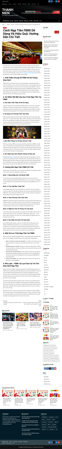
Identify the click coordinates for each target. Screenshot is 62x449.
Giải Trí (5, 27)
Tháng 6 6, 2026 (18, 405)
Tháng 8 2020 (47, 213)
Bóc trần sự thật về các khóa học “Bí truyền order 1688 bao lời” (51, 42)
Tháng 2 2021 (47, 198)
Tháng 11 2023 (47, 138)
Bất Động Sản (4, 4)
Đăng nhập (46, 376)
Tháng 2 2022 (47, 181)
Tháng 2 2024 (47, 131)
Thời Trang (34, 4)
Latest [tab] (46, 298)
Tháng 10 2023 (47, 140)
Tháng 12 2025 (47, 80)
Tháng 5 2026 (47, 71)
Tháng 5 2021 (47, 196)
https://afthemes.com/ (7, 423)
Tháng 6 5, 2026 (30, 403)
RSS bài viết (46, 379)
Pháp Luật (24, 4)
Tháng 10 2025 (47, 85)
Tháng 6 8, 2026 (6, 405)
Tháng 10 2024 (47, 114)
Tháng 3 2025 (47, 102)
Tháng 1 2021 (47, 201)
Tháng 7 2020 (47, 215)
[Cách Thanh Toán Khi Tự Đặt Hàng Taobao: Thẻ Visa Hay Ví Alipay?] (46, 336)
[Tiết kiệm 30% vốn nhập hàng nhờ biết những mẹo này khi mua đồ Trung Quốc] (46, 315)
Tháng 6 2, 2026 (53, 405)
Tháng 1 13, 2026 (38, 327)
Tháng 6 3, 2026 (42, 405)
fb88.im (11, 157)
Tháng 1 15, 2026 (24, 328)
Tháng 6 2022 (47, 172)
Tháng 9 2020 (47, 210)
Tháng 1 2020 (47, 230)
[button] (59, 21)
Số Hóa (29, 4)
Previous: (12, 302)
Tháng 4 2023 (47, 155)
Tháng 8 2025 (47, 90)
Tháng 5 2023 (47, 152)
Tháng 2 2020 (47, 227)
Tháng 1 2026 (47, 78)
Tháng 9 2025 (47, 87)
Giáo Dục (14, 4)
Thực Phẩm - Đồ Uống (54, 358)
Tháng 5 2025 (47, 97)
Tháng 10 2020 (47, 208)
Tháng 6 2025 (47, 95)
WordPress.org (47, 383)
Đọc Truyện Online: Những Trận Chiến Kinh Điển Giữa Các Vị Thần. (35, 324)
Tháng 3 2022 (47, 179)
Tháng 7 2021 (47, 191)
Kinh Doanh (46, 267)
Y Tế (38, 4)
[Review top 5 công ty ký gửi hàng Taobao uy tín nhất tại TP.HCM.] (46, 329)
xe (44, 291)
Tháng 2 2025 (47, 104)
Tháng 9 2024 (47, 116)
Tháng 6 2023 (47, 150)
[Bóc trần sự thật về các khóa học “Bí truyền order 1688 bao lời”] (46, 307)
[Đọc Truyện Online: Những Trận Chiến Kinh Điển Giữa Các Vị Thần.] (35, 317)
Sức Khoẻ (46, 279)
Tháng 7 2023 (47, 148)
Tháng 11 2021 (47, 189)
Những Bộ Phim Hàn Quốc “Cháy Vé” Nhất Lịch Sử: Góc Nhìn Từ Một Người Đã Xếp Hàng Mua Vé (8, 325)
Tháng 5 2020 (47, 220)
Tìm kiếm (45, 27)
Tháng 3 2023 (47, 157)
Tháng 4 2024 (47, 126)
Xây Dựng (46, 289)
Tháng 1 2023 (47, 162)
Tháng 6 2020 (47, 218)
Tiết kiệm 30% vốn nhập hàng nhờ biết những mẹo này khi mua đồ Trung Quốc (51, 46)
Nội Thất (19, 4)
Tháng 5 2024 (47, 124)
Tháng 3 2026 (47, 73)
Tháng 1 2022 (47, 184)
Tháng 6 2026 (47, 68)
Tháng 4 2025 (47, 99)
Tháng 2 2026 (47, 75)
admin (5, 330)
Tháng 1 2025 (47, 107)
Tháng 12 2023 (47, 136)
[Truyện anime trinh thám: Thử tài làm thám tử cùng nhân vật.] (22, 317)
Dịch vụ (45, 257)
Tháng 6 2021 (47, 193)
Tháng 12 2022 (47, 165)
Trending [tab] (46, 302)
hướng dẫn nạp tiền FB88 (27, 72)
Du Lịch (10, 4)
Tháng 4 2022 (47, 177)
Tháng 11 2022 (47, 167)
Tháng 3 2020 (47, 225)
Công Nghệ (46, 255)
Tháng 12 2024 (47, 109)
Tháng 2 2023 (47, 160)
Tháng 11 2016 (47, 239)
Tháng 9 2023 (47, 143)
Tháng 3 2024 (47, 128)
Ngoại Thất (46, 269)
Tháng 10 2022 (47, 169)
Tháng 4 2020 (47, 222)
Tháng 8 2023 (47, 145)
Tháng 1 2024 (47, 133)
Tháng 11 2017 (47, 237)
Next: (32, 303)
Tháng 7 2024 (47, 119)
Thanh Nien (7, 11)
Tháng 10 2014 (47, 244)
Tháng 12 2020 (47, 203)
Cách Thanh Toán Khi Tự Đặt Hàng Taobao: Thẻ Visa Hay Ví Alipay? (51, 58)
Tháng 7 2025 (47, 92)
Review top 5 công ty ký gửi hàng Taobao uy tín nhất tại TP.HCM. (50, 54)
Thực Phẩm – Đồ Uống (48, 286)
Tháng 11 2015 (47, 242)
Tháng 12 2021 (47, 186)
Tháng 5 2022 (47, 174)
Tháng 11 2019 (47, 232)
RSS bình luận (47, 381)
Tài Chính (46, 281)
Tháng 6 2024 (47, 121)
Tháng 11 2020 (47, 205)
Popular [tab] (51, 298)
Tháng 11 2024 (47, 111)
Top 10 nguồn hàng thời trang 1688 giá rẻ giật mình (51, 51)
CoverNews (34, 447)
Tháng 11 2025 (47, 83)
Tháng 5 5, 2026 (10, 330)
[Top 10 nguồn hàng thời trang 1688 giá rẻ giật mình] (46, 322)
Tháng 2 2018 (47, 234)
